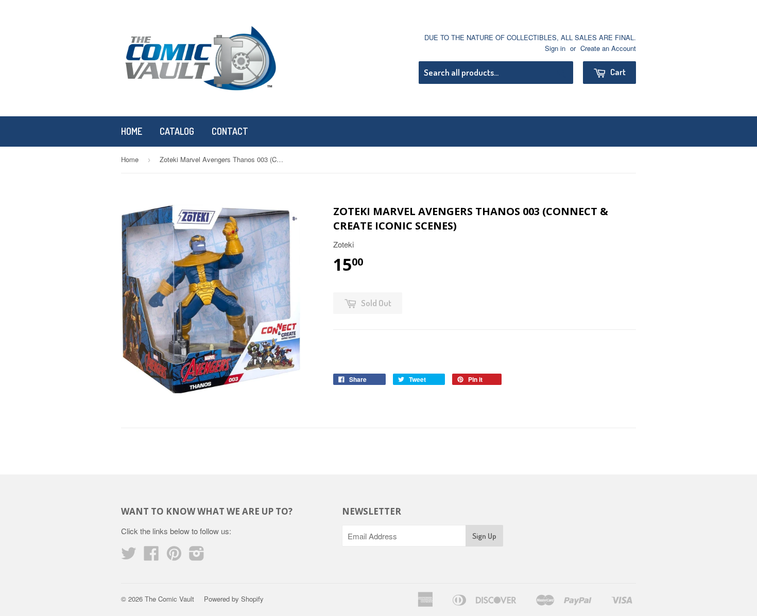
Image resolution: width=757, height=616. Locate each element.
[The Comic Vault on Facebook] (151, 556)
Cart (617, 71)
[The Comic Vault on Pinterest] (174, 556)
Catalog (177, 131)
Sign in (555, 48)
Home (131, 131)
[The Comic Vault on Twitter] (128, 556)
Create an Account (608, 48)
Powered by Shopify (234, 599)
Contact (230, 131)
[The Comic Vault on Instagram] (196, 556)
